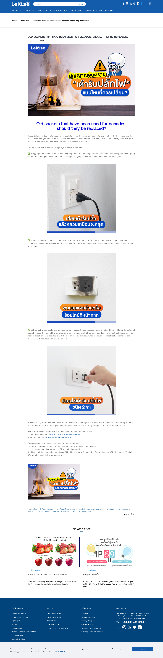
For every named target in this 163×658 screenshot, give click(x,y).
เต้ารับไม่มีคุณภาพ (44, 511)
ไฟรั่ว (89, 511)
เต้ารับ (72, 509)
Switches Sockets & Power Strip (24, 631)
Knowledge (24, 20)
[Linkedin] (138, 3)
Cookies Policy (87, 624)
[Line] (134, 3)
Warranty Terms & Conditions (92, 631)
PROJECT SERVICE (54, 616)
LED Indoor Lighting (19, 613)
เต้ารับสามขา (100, 509)
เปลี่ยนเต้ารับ (76, 511)
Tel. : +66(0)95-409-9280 (130, 621)
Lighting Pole (16, 620)
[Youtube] (130, 3)
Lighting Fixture (17, 635)
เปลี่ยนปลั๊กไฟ (65, 511)
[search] (81, 4)
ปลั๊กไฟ (35, 509)
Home (14, 20)
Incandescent (17, 627)
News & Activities (88, 616)
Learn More (60, 651)
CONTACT (109, 10)
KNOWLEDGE (76, 10)
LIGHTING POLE (53, 624)
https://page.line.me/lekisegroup (65, 434)
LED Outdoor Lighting (20, 616)
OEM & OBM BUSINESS (56, 613)
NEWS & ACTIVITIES (58, 10)
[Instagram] (127, 3)
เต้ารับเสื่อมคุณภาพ (123, 509)
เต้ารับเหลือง (32, 511)
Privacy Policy (87, 620)
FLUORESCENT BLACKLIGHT (58, 627)
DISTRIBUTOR (52, 620)
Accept (143, 649)
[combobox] (58, 4)
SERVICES (42, 10)
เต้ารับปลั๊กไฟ (81, 509)
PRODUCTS (16, 10)
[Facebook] (123, 3)
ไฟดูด (84, 511)
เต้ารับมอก (91, 509)
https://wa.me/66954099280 (58, 437)
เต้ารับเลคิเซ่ (111, 509)
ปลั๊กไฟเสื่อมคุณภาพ (46, 509)
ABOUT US (30, 10)
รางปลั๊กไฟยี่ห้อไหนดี (62, 509)
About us (85, 613)
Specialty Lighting (18, 638)
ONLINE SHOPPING (94, 10)
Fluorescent (16, 624)
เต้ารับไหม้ (56, 511)
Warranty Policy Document (91, 627)
